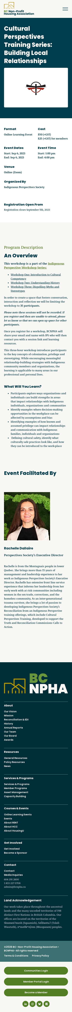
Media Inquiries (15, 880)
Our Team (10, 731)
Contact (10, 864)
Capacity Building (15, 796)
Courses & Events (16, 808)
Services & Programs (18, 777)
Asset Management (16, 792)
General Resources (15, 758)
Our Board (10, 735)
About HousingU (14, 830)
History (8, 723)
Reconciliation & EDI (16, 719)
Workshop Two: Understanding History (35, 282)
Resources (11, 751)
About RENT (11, 822)
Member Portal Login (36, 981)
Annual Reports (13, 727)
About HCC (11, 826)
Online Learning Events (18, 814)
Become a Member (36, 992)
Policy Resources (14, 762)
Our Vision (10, 711)
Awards (8, 740)
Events (8, 818)
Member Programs (15, 788)
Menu (64, 9)
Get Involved (13, 842)
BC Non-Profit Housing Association (19, 9)
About (8, 705)
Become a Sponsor (15, 852)
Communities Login (36, 970)
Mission (8, 715)
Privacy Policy (40, 955)
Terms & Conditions (16, 955)
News (7, 766)
